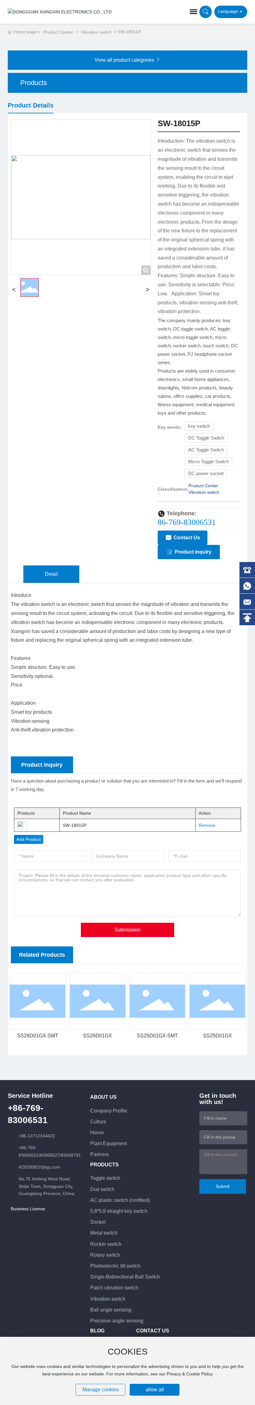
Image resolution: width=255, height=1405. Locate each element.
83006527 (50, 1155)
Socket (97, 1222)
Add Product (28, 839)
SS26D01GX (97, 1035)
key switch (199, 426)
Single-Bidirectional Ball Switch (125, 1276)
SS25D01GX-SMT (157, 1035)
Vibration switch (96, 32)
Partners (99, 1154)
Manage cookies (100, 1389)
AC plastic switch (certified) (120, 1200)
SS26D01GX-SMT (37, 1035)
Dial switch (102, 1189)
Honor (97, 1132)
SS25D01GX (217, 1035)
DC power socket (206, 473)
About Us (103, 1097)
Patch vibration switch (114, 1287)
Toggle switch (105, 1178)
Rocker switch (105, 1244)
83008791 (71, 1155)
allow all (155, 1389)
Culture (98, 1121)
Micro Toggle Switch (208, 461)
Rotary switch (105, 1255)
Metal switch (104, 1233)
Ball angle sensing (110, 1309)
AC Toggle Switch (206, 449)
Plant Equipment (108, 1143)
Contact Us (152, 1330)
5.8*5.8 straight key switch (118, 1211)
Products (104, 1164)
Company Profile (108, 1110)
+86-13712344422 (37, 1135)
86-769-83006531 (187, 522)
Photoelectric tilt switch (115, 1266)
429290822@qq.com (39, 1166)
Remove (205, 825)
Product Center (58, 32)
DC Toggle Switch (206, 438)
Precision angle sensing (116, 1320)
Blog (97, 1330)
